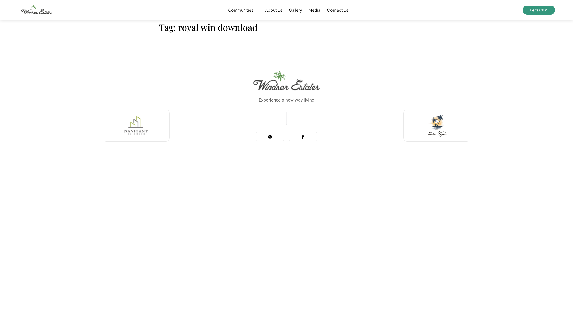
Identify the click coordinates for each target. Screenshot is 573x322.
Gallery (295, 10)
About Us (273, 10)
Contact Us (337, 10)
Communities (240, 10)
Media (314, 10)
